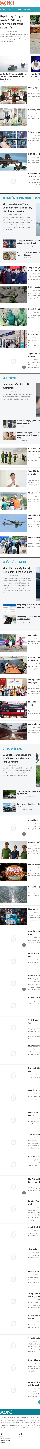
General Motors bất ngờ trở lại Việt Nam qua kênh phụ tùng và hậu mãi (17, 758)
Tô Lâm (32, 1417)
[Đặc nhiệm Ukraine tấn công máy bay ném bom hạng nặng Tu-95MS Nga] (13, 523)
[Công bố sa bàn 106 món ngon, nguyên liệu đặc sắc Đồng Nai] (13, 1345)
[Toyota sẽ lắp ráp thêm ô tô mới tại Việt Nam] (9, 794)
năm (29, 1420)
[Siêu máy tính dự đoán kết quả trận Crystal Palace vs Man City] (13, 916)
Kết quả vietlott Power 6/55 (17, 1428)
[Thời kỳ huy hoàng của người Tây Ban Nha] (13, 1257)
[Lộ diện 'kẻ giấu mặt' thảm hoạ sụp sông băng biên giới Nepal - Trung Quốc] (13, 961)
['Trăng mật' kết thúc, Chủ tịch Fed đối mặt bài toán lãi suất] (9, 243)
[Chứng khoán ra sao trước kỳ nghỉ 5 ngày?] (13, 139)
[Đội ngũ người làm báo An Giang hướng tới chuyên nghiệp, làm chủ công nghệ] (13, 687)
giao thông (4, 1428)
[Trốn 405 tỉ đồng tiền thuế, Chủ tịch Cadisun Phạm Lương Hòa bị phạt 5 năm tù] (13, 478)
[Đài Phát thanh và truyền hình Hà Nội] (5, 575)
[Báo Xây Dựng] (30, 91)
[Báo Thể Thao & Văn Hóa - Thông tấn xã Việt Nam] (30, 274)
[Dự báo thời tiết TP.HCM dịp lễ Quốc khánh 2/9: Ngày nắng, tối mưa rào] (13, 1075)
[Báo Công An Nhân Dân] (31, 959)
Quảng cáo (2, 1442)
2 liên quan (29, 622)
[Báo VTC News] (2, 31)
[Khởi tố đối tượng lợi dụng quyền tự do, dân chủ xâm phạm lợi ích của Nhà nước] (13, 456)
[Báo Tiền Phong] (30, 135)
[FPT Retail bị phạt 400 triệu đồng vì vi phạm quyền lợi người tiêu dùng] (13, 709)
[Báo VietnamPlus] (33, 79)
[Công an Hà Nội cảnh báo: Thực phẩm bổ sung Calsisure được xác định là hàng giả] (13, 983)
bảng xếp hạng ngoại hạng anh (10, 1425)
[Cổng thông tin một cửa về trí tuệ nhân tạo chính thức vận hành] (9, 608)
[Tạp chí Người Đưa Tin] (30, 312)
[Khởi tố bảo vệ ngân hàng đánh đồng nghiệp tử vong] (13, 1368)
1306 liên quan (30, 796)
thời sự (27, 1425)
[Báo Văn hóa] (30, 359)
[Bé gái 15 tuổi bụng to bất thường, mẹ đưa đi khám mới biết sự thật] (13, 317)
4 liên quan (30, 610)
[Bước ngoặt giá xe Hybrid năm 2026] (9, 807)
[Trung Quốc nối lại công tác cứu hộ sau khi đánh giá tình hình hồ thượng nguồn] (13, 1301)
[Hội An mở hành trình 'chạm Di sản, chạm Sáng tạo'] (13, 872)
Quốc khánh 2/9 (21, 1420)
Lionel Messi (11, 1420)
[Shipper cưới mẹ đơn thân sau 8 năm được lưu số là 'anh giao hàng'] (9, 436)
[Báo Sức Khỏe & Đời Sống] (30, 1230)
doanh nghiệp (31, 1428)
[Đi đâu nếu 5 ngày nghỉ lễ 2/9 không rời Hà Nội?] (9, 424)
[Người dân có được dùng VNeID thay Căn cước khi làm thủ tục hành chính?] (13, 1120)
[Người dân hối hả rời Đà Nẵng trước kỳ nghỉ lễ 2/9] (13, 545)
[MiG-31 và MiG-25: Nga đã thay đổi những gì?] (13, 162)
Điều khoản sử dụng (5, 1438)
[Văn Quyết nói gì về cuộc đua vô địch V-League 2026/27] (13, 501)
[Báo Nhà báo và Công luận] (31, 1185)
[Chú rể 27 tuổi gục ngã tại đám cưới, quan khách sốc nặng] (13, 1005)
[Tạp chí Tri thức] (4, 391)
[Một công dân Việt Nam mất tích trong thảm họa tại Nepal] (13, 294)
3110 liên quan (31, 246)
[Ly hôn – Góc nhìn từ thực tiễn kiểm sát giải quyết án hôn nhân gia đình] (13, 1209)
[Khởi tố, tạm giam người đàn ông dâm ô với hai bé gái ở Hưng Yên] (13, 1164)
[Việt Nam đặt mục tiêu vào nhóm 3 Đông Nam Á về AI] (13, 1142)
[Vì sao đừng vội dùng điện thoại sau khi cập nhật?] (9, 620)
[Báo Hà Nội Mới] (5, 214)
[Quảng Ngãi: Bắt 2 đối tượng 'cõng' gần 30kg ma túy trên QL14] (13, 95)
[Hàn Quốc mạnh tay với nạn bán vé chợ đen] (13, 1053)
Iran (22, 1425)
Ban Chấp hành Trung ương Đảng (10, 1417)
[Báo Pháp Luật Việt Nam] (30, 1026)
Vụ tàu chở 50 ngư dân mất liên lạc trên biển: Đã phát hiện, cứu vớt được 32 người (13, 76)
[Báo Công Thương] (19, 610)
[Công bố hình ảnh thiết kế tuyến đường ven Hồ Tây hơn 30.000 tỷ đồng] (13, 939)
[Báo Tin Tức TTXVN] (1, 82)
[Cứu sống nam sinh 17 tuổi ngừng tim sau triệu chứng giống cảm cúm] (13, 117)
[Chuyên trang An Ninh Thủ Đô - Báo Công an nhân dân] (29, 157)
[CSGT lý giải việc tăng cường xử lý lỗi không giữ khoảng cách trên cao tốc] (13, 1027)
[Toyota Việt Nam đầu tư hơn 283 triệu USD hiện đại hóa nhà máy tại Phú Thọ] (13, 361)
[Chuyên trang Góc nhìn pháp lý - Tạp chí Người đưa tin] (29, 179)
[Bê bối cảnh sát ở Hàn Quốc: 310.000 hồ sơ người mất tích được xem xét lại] (13, 1323)
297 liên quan (29, 809)
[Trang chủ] (7, 4)
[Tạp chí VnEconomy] (19, 809)
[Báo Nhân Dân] (30, 1388)
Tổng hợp (21, 1437)
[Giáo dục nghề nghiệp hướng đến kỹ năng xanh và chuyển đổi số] (13, 1098)
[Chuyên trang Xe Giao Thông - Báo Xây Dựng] (19, 796)
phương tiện (24, 1417)
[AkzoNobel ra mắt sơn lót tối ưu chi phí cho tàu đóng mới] (13, 731)
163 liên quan (17, 214)
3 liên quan (15, 765)
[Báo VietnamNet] (30, 496)
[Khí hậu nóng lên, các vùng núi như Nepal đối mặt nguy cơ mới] (13, 894)
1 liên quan (32, 258)
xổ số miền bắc (35, 1423)
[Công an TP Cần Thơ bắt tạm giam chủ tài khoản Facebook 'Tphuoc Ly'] (13, 850)
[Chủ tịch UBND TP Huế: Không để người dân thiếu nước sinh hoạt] (13, 1234)
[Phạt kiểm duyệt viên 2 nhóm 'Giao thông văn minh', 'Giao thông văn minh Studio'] (13, 665)
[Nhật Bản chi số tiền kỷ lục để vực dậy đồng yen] (9, 255)
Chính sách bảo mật (5, 1440)
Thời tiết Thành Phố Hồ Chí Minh (10, 1423)
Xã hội (34, 1420)
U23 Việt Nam (25, 1423)
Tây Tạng (3, 1420)
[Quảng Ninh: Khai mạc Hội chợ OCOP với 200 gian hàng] (13, 1279)
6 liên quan (15, 575)
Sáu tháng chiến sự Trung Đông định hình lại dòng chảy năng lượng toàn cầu (17, 208)
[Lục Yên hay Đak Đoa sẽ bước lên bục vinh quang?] (13, 643)
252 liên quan (13, 31)
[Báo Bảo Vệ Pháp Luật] (29, 1118)
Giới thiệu (2, 1437)
